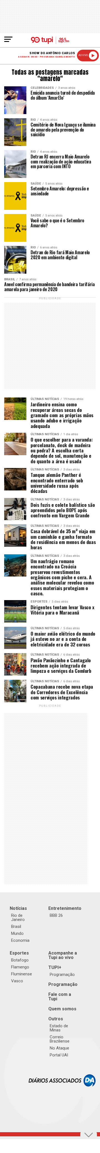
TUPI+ (54, 967)
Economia (20, 940)
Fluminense (21, 973)
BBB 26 (56, 915)
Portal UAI (59, 1055)
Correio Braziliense (59, 1039)
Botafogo (20, 960)
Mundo (17, 933)
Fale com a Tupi (59, 996)
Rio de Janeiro (18, 917)
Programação (62, 974)
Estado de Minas (59, 1028)
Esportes (19, 953)
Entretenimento (64, 908)
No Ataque (59, 1048)
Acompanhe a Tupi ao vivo (62, 955)
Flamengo (20, 967)
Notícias (18, 908)
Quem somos (62, 1008)
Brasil (16, 926)
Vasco (17, 980)
